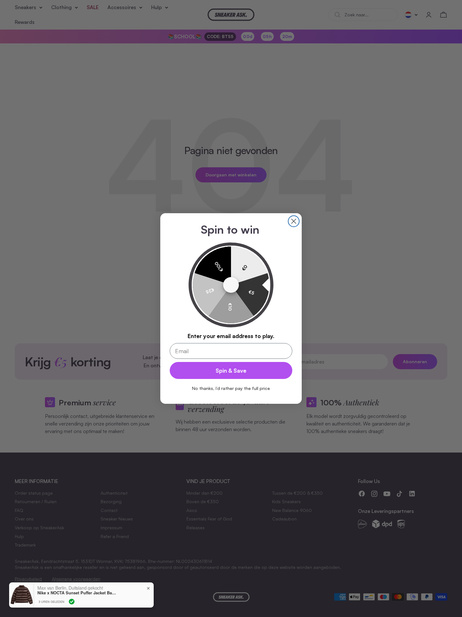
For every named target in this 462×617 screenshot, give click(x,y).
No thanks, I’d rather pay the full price (231, 388)
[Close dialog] (293, 221)
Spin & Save (231, 370)
